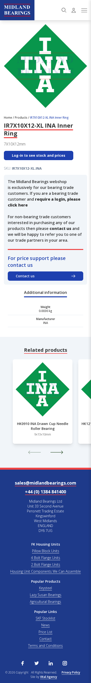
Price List (45, 632)
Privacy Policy (71, 672)
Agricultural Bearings (45, 601)
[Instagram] (65, 662)
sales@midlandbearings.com (45, 483)
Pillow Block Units (45, 550)
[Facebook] (22, 662)
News (45, 625)
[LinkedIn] (51, 662)
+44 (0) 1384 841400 (45, 492)
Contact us (25, 276)
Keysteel (45, 588)
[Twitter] (36, 662)
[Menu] (84, 10)
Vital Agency (48, 677)
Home (8, 117)
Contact (45, 638)
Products (21, 117)
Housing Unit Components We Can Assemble (45, 571)
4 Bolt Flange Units (45, 557)
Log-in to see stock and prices (38, 155)
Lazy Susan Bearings (45, 594)
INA (45, 323)
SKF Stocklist (45, 618)
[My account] (73, 10)
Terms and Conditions (45, 645)
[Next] (56, 452)
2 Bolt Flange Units (45, 564)
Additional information (45, 292)
